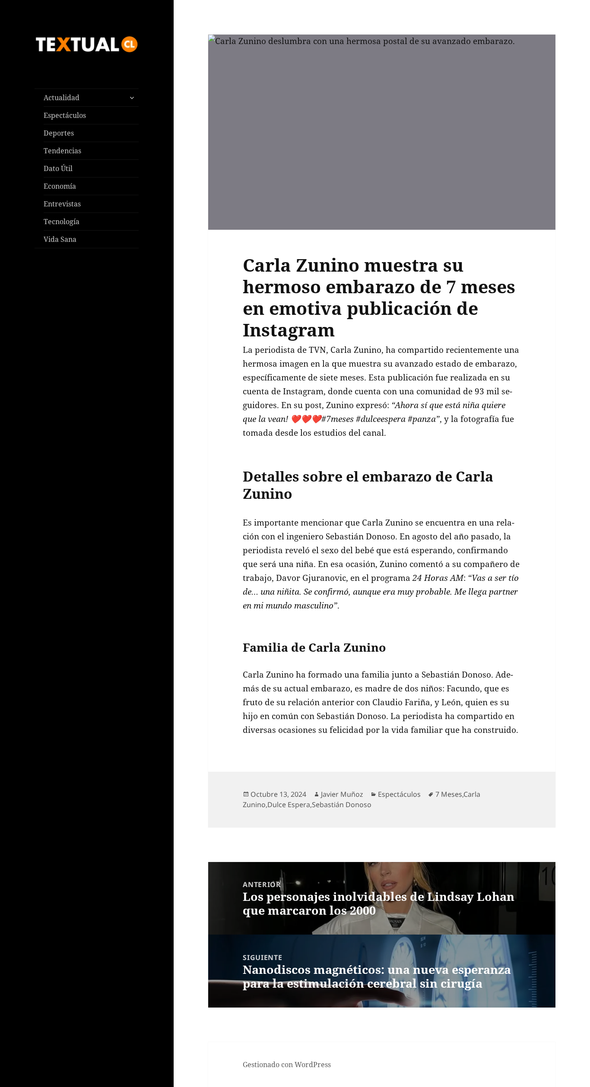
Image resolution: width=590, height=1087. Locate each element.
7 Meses (448, 794)
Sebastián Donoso (341, 804)
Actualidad (61, 97)
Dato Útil (58, 168)
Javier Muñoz (342, 794)
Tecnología (61, 221)
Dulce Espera (288, 804)
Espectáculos (65, 115)
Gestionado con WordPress (287, 1064)
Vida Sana (60, 239)
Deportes (59, 133)
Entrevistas (62, 204)
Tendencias (62, 150)
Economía (60, 186)
